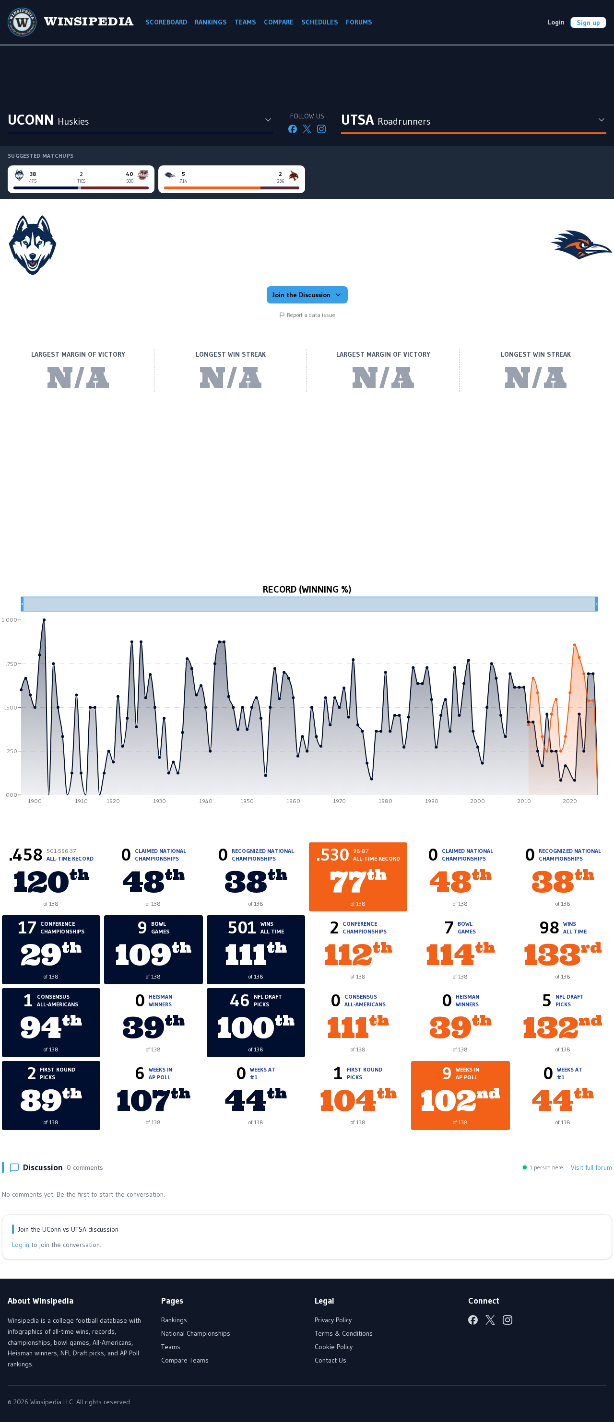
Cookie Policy (334, 1346)
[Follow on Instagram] (321, 129)
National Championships (195, 1333)
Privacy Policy (333, 1320)
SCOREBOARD (166, 22)
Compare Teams (185, 1360)
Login (556, 22)
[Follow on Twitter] (307, 129)
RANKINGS (211, 22)
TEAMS (245, 22)
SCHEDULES (319, 22)
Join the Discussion (301, 295)
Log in (20, 1244)
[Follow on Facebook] (292, 129)
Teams (170, 1346)
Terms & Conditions (344, 1333)
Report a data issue (311, 314)
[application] (307, 704)
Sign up (588, 22)
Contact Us (330, 1360)
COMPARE (279, 22)
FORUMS (359, 22)
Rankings (174, 1320)
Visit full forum (591, 1167)
